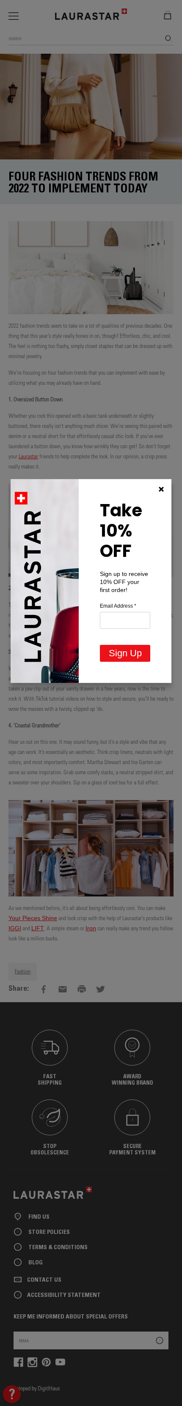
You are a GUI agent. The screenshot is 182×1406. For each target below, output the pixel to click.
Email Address (118, 606)
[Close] (161, 489)
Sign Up (125, 653)
